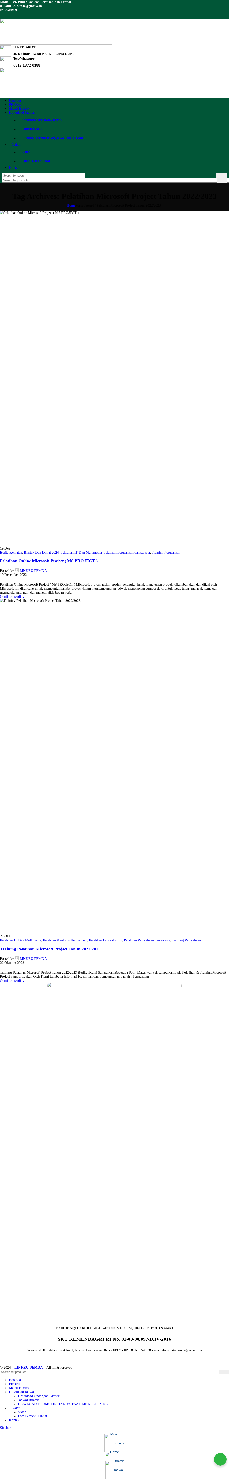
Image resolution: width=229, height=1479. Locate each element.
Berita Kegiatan (11, 552)
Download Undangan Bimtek (42, 120)
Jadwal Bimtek (32, 129)
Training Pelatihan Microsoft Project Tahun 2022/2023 (50, 949)
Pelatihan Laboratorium (105, 940)
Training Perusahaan (166, 552)
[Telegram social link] (23, 580)
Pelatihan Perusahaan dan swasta (127, 552)
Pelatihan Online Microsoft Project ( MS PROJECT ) (49, 561)
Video (26, 152)
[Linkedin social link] (14, 15)
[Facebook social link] (3, 15)
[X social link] (7, 580)
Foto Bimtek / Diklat (36, 161)
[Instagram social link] (8, 15)
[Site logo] (56, 43)
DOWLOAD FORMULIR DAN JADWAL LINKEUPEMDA (53, 138)
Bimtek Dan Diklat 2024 (41, 552)
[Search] (221, 175)
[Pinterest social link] (12, 580)
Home (71, 205)
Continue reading (12, 596)
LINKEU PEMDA (33, 570)
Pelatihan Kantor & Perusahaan (65, 940)
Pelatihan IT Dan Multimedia (81, 552)
